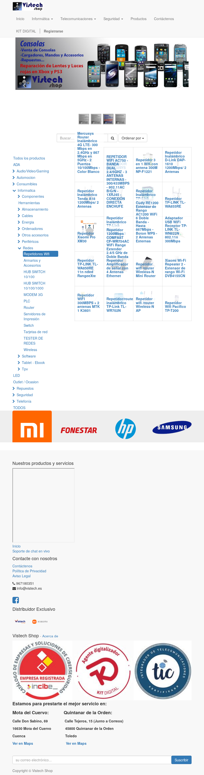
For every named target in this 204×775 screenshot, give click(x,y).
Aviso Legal (21, 575)
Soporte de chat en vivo (31, 551)
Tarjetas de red (36, 331)
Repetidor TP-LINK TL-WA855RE (175, 202)
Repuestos (25, 388)
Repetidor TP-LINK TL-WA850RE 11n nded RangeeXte (87, 268)
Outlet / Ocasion (26, 381)
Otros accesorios (35, 234)
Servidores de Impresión (35, 316)
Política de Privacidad (29, 570)
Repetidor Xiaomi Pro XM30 (86, 237)
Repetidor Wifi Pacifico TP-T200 (175, 306)
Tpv (25, 368)
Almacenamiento (35, 209)
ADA (16, 164)
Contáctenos (22, 565)
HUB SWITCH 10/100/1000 (34, 286)
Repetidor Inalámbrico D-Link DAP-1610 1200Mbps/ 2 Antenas (175, 162)
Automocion (26, 177)
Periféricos (30, 241)
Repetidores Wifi (37, 253)
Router (29, 307)
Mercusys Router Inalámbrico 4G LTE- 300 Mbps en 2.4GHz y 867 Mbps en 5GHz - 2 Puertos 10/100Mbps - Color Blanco (88, 152)
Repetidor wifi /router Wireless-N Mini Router (145, 269)
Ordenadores (32, 228)
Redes (28, 247)
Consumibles (27, 183)
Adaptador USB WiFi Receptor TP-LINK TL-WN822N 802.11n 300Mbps (176, 229)
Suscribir (181, 759)
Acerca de (50, 636)
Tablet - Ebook (33, 362)
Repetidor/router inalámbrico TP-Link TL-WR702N (120, 304)
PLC (27, 300)
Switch (29, 325)
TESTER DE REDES (33, 341)
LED (16, 375)
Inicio (16, 546)
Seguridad (25, 394)
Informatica (26, 190)
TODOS (19, 407)
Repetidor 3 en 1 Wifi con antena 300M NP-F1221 (147, 165)
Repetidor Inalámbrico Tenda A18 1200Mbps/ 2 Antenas (88, 198)
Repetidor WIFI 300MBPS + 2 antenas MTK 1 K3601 (88, 302)
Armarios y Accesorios (32, 263)
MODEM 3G (33, 294)
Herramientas (29, 202)
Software (29, 356)
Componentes (33, 196)
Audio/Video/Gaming (33, 170)
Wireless (30, 349)
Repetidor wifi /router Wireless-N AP (145, 304)
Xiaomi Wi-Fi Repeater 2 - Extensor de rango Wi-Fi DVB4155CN (175, 268)
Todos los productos (29, 158)
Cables (27, 215)
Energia (28, 222)
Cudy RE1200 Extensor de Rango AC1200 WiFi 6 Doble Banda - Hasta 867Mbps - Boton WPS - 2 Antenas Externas (147, 221)
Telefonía (24, 401)
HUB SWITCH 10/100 (34, 274)
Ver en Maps (22, 743)
